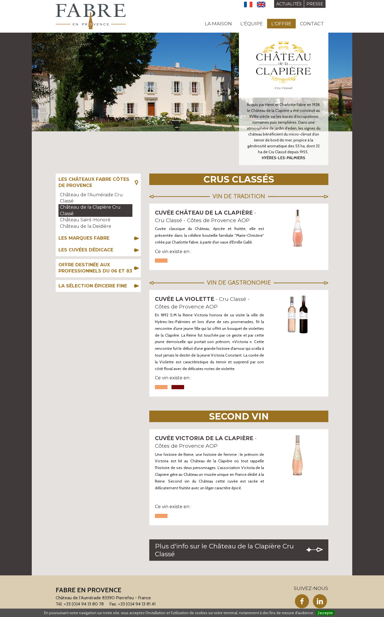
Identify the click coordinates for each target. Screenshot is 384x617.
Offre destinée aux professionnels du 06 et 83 (95, 268)
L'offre (281, 23)
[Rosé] (161, 260)
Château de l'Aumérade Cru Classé (91, 198)
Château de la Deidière (85, 226)
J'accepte (325, 613)
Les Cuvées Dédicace (85, 250)
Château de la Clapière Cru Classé (90, 210)
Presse (314, 3)
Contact (312, 23)
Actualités (289, 3)
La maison (218, 23)
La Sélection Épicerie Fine (92, 286)
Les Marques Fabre (83, 238)
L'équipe (251, 23)
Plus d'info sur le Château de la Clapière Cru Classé (224, 550)
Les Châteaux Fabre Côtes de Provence (93, 182)
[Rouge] (177, 387)
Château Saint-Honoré (85, 219)
